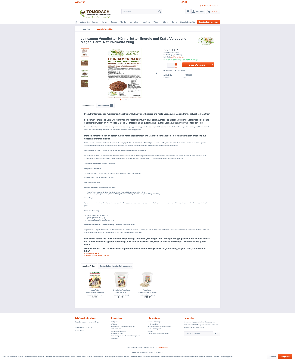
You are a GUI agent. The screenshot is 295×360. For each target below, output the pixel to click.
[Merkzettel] (188, 11)
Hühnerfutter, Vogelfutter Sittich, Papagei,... (121, 291)
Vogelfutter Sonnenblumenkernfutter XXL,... (95, 291)
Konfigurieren (285, 357)
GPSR (184, 2)
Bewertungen (105, 105)
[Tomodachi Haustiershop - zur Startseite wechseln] (96, 14)
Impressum (114, 338)
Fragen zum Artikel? (92, 253)
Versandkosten (163, 347)
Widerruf (80, 2)
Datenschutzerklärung (118, 331)
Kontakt (150, 331)
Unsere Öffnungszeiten (155, 329)
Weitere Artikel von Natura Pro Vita (97, 255)
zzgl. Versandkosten (177, 57)
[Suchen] (159, 11)
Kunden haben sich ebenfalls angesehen (116, 266)
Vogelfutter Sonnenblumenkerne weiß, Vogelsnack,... (147, 291)
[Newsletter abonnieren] (216, 333)
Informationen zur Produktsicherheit (159, 326)
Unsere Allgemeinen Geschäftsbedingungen (125, 336)
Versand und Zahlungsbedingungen (122, 326)
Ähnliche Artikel (89, 266)
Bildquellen (114, 322)
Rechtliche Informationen (209, 6)
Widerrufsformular (117, 333)
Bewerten (181, 71)
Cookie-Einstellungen (154, 322)
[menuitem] (209, 5)
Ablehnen (272, 357)
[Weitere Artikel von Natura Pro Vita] (206, 41)
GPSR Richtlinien (153, 324)
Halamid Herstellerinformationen (158, 333)
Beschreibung (88, 105)
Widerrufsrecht (116, 329)
